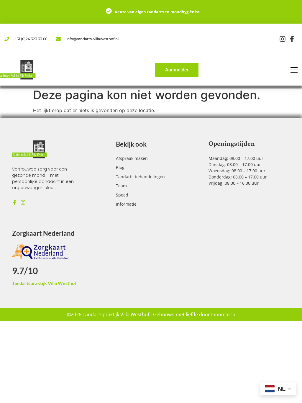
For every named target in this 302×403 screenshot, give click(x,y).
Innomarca (223, 314)
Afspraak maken (132, 158)
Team (121, 186)
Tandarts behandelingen (140, 176)
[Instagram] (23, 202)
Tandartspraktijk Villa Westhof (44, 283)
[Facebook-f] (14, 202)
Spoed (122, 195)
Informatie (126, 204)
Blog (120, 167)
